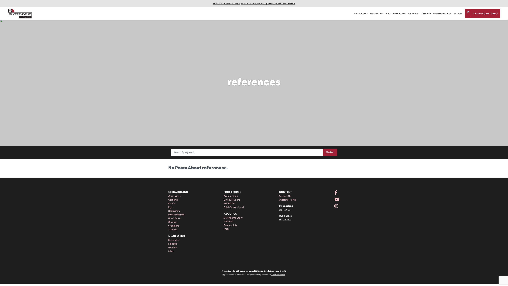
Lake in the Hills (176, 214)
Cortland (173, 199)
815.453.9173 (284, 209)
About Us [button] (413, 13)
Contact (426, 13)
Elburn (171, 203)
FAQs (226, 229)
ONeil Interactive (278, 275)
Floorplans (229, 203)
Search (330, 152)
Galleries (228, 221)
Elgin (170, 207)
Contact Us (285, 196)
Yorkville (172, 229)
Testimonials (230, 225)
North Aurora (175, 218)
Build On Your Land (396, 13)
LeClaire (172, 247)
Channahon (174, 196)
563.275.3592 (285, 219)
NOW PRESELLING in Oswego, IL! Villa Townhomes (238, 3)
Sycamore (173, 225)
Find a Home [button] (360, 13)
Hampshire (174, 211)
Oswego (172, 222)
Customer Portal (442, 13)
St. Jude (458, 13)
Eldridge (172, 243)
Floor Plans (377, 13)
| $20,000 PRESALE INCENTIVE (279, 3)
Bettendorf (174, 240)
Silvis (170, 251)
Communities (231, 196)
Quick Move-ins (232, 199)
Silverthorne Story (233, 217)
